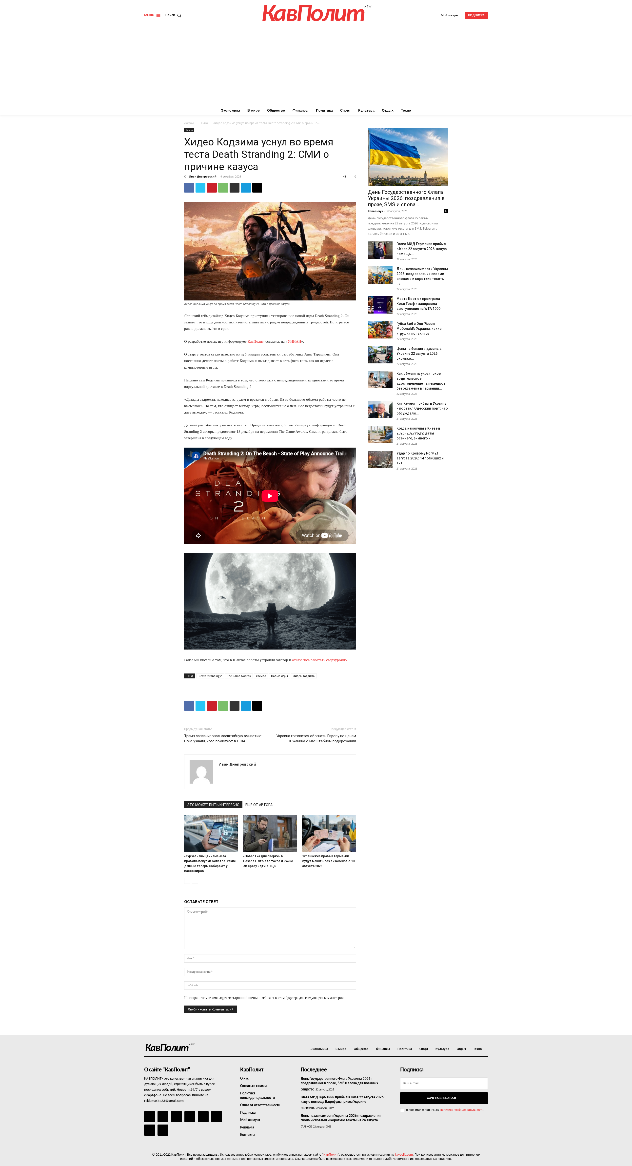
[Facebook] (189, 188)
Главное (306, 1126)
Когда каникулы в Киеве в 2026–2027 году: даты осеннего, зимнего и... (418, 433)
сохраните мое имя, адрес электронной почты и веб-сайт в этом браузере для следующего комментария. (266, 998)
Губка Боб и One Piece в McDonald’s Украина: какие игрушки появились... (418, 329)
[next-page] (195, 881)
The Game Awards (239, 676)
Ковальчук (375, 211)
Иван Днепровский (203, 176)
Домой (189, 123)
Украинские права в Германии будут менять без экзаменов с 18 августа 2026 (328, 861)
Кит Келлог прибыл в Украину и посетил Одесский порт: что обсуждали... (422, 408)
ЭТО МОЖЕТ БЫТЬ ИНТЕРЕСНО (213, 805)
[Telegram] (246, 188)
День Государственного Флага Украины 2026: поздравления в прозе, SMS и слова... (406, 198)
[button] (174, 15)
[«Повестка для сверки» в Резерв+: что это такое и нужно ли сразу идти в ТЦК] (270, 833)
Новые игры (279, 676)
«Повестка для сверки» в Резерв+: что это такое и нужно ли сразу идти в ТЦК (268, 861)
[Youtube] (163, 1130)
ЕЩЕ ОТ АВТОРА (259, 805)
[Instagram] (163, 1116)
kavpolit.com (404, 1155)
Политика (308, 1108)
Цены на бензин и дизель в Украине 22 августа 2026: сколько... (418, 353)
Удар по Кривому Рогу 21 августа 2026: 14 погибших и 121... (420, 458)
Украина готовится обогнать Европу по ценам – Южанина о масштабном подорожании (316, 738)
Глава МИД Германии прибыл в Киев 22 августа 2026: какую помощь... (421, 249)
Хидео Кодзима (304, 676)
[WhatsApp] (223, 188)
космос (261, 676)
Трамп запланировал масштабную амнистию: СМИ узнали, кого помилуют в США (223, 738)
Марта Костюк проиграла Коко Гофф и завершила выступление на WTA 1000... (419, 304)
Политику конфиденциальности (461, 1109)
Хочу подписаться (441, 1098)
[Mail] (176, 1116)
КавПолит (255, 341)
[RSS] (189, 1116)
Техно (203, 123)
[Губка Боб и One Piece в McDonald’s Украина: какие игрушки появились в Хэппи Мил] (380, 329)
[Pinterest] (212, 188)
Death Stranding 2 (210, 676)
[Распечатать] (234, 188)
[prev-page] (187, 881)
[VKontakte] (149, 1130)
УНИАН (294, 341)
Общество (307, 1089)
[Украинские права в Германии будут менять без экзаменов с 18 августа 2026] (329, 833)
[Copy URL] (257, 188)
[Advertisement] (316, 67)
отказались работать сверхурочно (319, 660)
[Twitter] (200, 188)
